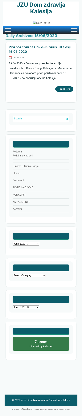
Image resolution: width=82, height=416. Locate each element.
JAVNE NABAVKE (23, 187)
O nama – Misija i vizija (26, 166)
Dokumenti (18, 180)
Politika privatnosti (23, 155)
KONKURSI (19, 194)
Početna (17, 151)
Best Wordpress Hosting (60, 409)
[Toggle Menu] (8, 30)
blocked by (45, 345)
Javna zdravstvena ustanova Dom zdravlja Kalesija (45, 400)
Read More (64, 89)
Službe (16, 173)
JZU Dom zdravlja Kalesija (41, 8)
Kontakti (17, 209)
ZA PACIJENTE (21, 202)
